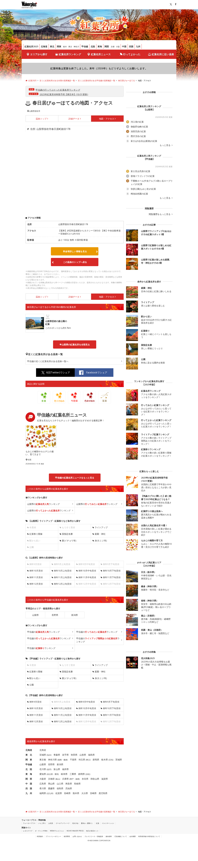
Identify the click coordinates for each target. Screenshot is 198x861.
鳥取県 (68, 783)
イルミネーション (108, 823)
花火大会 (75, 823)
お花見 (50, 823)
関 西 (29, 778)
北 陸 (29, 769)
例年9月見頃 (35, 701)
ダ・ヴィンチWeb (41, 831)
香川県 (42, 788)
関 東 (29, 759)
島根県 (77, 783)
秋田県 (74, 754)
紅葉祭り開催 (35, 533)
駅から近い (34, 678)
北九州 (50, 793)
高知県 (68, 788)
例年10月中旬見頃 (87, 570)
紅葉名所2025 (31, 46)
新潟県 (74, 614)
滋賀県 (104, 778)
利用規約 (40, 836)
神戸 (72, 779)
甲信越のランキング (43, 631)
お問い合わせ (77, 836)
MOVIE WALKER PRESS (75, 831)
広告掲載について (120, 836)
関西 (107, 46)
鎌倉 (65, 759)
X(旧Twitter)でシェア (58, 372)
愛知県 (42, 773)
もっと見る (165, 145)
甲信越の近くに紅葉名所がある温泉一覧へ (47, 361)
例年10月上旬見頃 (62, 570)
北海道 (44, 46)
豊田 (56, 774)
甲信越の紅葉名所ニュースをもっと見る (74, 477)
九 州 (29, 793)
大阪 (118, 46)
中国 (124, 46)
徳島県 (60, 788)
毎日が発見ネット (92, 831)
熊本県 (76, 793)
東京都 (42, 759)
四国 (131, 46)
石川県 (42, 769)
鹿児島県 (103, 793)
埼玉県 (82, 759)
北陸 (93, 46)
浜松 (88, 774)
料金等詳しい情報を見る (75, 251)
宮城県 (42, 754)
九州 (138, 46)
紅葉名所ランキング (70, 54)
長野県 (55, 614)
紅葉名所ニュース (101, 54)
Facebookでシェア (96, 372)
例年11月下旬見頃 (112, 577)
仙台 (49, 755)
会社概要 (132, 836)
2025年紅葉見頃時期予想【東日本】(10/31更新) (64, 94)
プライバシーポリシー (53, 836)
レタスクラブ (27, 831)
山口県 (60, 783)
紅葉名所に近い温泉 (163, 54)
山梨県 (35, 614)
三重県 (73, 773)
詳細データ (74, 118)
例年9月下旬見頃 (111, 701)
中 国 (29, 783)
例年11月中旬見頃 (87, 577)
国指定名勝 (67, 533)
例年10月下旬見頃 (112, 570)
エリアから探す (38, 54)
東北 (52, 46)
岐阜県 (64, 773)
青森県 (57, 754)
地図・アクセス (106, 118)
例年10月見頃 (36, 570)
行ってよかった (131, 54)
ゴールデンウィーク (63, 823)
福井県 (65, 769)
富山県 (57, 769)
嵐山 (58, 779)
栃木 (65, 46)
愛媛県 (51, 788)
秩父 (88, 759)
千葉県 (73, 759)
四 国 (29, 788)
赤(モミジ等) (101, 540)
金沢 (49, 769)
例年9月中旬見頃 (86, 701)
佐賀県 (58, 793)
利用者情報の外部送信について (149, 836)
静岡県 (81, 773)
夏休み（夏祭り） (87, 823)
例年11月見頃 (36, 577)
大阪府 (42, 778)
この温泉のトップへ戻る (75, 262)
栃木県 (104, 759)
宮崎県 (93, 793)
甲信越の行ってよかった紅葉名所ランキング (58, 89)
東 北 (29, 754)
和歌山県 (94, 778)
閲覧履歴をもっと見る (160, 214)
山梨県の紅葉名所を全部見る (76, 344)
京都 (112, 46)
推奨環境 (67, 836)
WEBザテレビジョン (57, 831)
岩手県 (65, 754)
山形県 (83, 754)
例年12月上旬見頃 (62, 583)
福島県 (91, 754)
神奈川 (76, 46)
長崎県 (67, 793)
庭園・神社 (100, 533)
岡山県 (51, 783)
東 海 (29, 773)
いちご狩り (42, 823)
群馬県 (96, 759)
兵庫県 (65, 778)
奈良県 (85, 778)
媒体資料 (109, 836)
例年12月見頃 (36, 583)
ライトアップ (101, 527)
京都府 (51, 778)
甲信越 (85, 46)
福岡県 (42, 793)
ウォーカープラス (29, 823)
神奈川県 (52, 759)
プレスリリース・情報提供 (93, 836)
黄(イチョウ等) (69, 540)
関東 (59, 46)
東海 (100, 46)
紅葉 (97, 823)
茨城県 (118, 759)
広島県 (42, 783)
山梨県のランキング (43, 503)
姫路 (77, 779)
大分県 (84, 793)
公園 (31, 684)
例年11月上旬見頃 (62, 577)
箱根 (60, 759)
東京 (70, 46)
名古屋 (50, 774)
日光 (111, 759)
